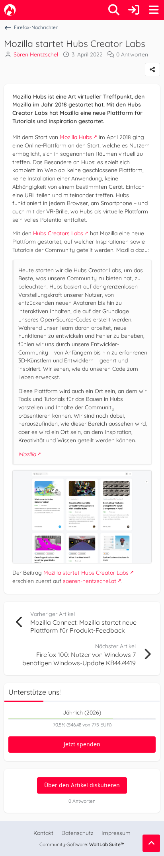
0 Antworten (132, 54)
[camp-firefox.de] (10, 10)
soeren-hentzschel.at (89, 581)
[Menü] (154, 10)
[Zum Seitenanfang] (151, 843)
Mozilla (27, 454)
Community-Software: (82, 844)
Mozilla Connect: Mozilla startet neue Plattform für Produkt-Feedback (83, 626)
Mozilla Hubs (76, 137)
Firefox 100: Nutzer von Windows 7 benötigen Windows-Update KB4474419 (79, 658)
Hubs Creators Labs (58, 233)
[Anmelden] (134, 10)
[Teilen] (152, 69)
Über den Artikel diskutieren (82, 785)
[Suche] (114, 10)
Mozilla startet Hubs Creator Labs (86, 572)
